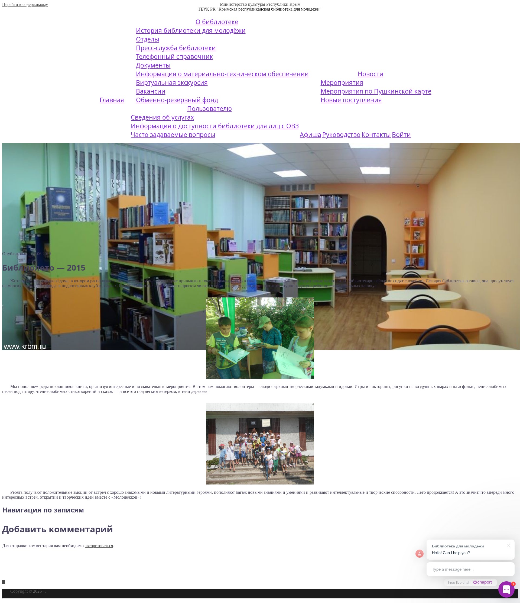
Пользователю (209, 108)
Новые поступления (351, 99)
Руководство (341, 134)
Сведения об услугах (162, 117)
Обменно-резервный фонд (177, 99)
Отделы (147, 39)
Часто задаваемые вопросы (173, 134)
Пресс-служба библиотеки (176, 47)
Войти (401, 134)
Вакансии (150, 91)
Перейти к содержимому (25, 4)
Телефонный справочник (174, 56)
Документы (153, 65)
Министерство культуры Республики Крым (260, 4)
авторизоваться (99, 545)
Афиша (310, 134)
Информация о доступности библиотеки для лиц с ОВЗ (215, 125)
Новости (371, 73)
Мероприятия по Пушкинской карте (376, 91)
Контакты (376, 134)
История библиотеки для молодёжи (191, 30)
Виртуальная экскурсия (172, 82)
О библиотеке (217, 21)
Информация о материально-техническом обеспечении (222, 73)
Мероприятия (342, 82)
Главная (112, 99)
